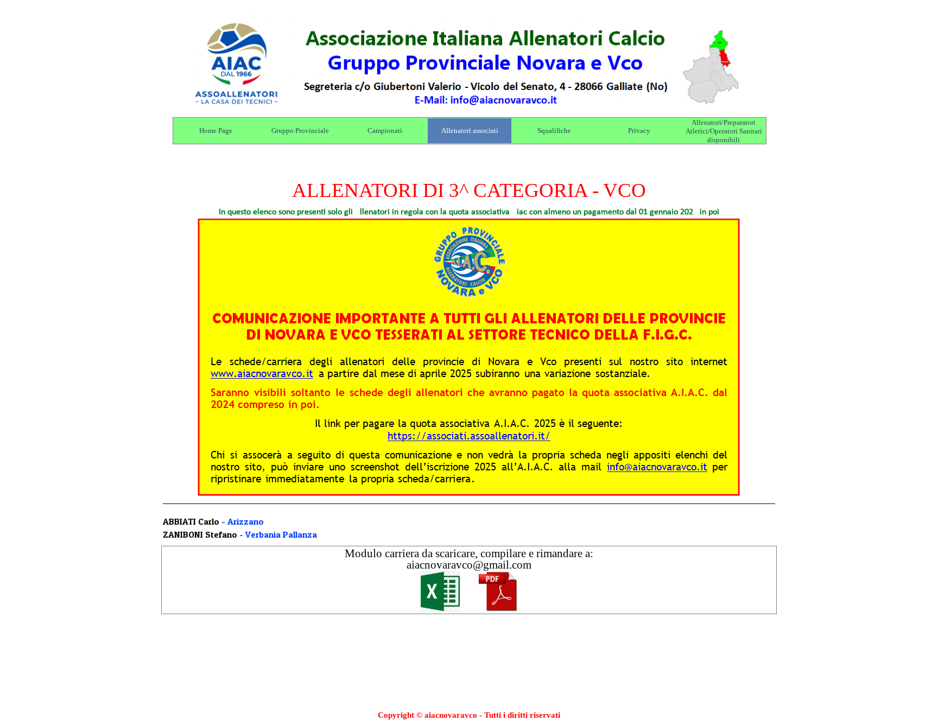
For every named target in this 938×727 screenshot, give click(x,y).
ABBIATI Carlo (191, 521)
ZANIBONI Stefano (200, 534)
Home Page (215, 130)
